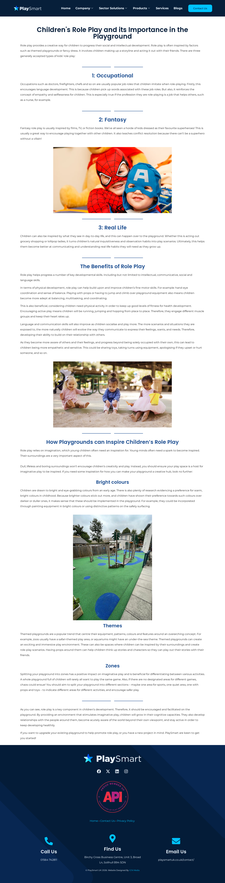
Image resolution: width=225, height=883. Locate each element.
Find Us (112, 849)
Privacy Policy (126, 820)
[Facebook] (99, 771)
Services (162, 8)
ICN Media (134, 870)
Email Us (176, 852)
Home (65, 8)
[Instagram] (126, 771)
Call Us (49, 852)
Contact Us (107, 820)
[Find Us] (112, 838)
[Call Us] (49, 841)
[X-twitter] (108, 771)
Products (140, 8)
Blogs (178, 8)
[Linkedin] (117, 771)
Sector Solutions (111, 8)
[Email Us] (176, 841)
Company (82, 8)
